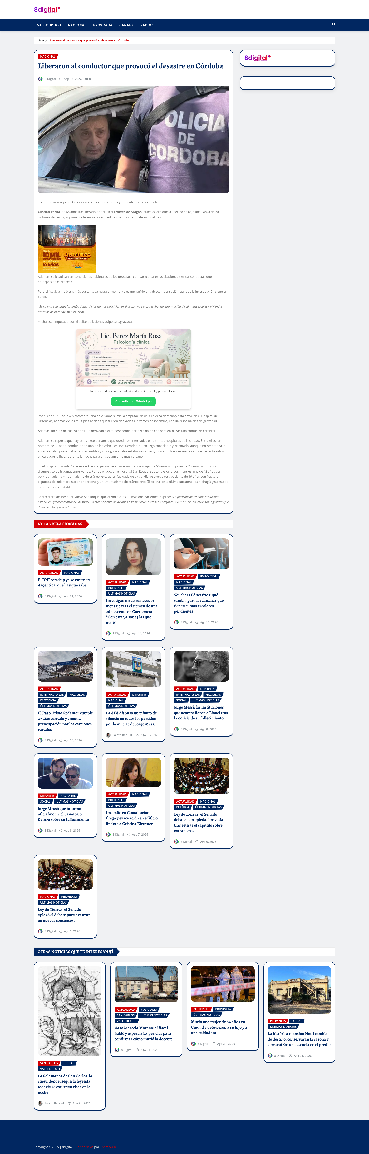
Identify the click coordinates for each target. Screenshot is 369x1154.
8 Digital (50, 79)
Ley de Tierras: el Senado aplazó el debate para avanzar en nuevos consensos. (64, 915)
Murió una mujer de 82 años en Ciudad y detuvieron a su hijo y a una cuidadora (219, 1027)
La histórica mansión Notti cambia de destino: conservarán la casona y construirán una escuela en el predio (299, 1039)
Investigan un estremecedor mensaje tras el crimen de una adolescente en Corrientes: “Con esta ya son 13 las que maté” (132, 611)
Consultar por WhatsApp (133, 401)
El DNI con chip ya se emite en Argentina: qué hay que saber (64, 582)
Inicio (40, 40)
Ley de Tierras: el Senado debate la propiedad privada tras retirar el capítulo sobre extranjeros (198, 822)
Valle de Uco (49, 25)
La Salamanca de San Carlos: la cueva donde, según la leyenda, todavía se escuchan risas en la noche (65, 1084)
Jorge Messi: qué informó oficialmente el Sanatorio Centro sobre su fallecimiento (63, 814)
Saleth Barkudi (123, 735)
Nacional (77, 25)
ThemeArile (108, 1147)
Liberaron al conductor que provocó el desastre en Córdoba (89, 40)
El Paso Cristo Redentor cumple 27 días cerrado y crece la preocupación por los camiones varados (65, 721)
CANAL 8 (126, 25)
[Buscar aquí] (333, 24)
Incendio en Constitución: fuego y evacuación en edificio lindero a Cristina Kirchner (132, 818)
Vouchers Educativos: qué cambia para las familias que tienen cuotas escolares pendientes (199, 603)
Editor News (84, 1147)
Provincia (102, 25)
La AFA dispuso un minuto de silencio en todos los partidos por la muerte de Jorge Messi (131, 718)
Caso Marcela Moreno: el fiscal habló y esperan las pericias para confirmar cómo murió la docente (144, 1033)
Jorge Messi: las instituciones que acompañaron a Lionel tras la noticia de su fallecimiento (201, 712)
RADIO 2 (147, 25)
